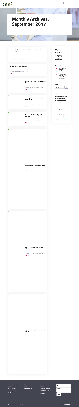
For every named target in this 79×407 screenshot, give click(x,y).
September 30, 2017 (15, 59)
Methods (57, 98)
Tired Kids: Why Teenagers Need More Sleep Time (35, 82)
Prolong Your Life (59, 58)
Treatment (63, 100)
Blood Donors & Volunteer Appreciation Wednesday (34, 115)
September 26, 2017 (14, 71)
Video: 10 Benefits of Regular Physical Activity (63, 69)
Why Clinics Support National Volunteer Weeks (34, 248)
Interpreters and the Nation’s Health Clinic (35, 165)
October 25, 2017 (62, 78)
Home (13, 29)
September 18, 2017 (29, 104)
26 (57, 117)
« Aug (57, 119)
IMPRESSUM (64, 404)
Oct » (66, 119)
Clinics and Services (59, 52)
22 (63, 115)
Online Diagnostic (59, 56)
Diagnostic (58, 96)
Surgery (57, 100)
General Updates (59, 54)
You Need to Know (59, 59)
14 (61, 114)
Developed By (18, 404)
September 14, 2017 (29, 120)
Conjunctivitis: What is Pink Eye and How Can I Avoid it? (35, 330)
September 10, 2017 (29, 169)
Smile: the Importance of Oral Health (18, 66)
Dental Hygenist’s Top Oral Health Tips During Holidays (34, 98)
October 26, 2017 (62, 72)
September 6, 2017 (29, 253)
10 (66, 112)
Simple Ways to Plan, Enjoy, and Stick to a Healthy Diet (63, 75)
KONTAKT (69, 404)
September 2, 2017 (29, 336)
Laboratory (64, 96)
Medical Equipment (59, 55)
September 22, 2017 (29, 87)
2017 (17, 29)
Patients (62, 98)
